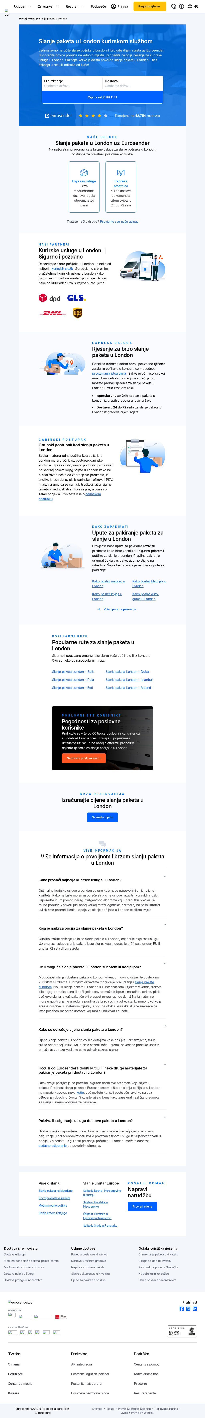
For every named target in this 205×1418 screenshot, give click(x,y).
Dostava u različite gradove (88, 1260)
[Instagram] (187, 1309)
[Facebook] (180, 1309)
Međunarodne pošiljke (53, 1205)
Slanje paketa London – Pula (73, 680)
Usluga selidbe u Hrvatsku (155, 1260)
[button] (102, 90)
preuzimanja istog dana (109, 373)
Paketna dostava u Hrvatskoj (89, 1254)
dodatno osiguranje (53, 1146)
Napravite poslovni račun (84, 758)
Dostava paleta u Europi (19, 1273)
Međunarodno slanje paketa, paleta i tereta (31, 1260)
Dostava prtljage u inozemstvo (23, 1280)
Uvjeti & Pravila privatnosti (137, 1412)
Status (110, 1408)
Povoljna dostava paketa (54, 1198)
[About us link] (182, 6)
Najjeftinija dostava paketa (88, 1267)
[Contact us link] (174, 6)
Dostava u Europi (14, 1254)
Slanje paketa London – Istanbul (129, 680)
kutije (80, 1093)
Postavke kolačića (166, 1408)
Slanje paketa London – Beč (72, 688)
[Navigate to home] (7, 6)
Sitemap (97, 1408)
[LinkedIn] (193, 1309)
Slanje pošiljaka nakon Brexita (157, 1280)
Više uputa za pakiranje (120, 609)
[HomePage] (102, 1302)
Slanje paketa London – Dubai (127, 672)
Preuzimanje (53, 81)
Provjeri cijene (142, 1206)
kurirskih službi (62, 269)
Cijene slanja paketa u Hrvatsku (158, 1254)
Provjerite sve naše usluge (119, 221)
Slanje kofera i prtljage (53, 1213)
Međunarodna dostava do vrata (24, 1267)
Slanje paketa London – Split (73, 672)
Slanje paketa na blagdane (56, 1190)
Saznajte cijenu (102, 817)
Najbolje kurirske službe (154, 1273)
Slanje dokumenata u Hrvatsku (90, 1273)
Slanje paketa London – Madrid (128, 688)
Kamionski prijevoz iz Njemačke (159, 1267)
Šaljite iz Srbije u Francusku (100, 1225)
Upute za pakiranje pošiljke (88, 1280)
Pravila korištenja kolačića (134, 1408)
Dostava (111, 81)
